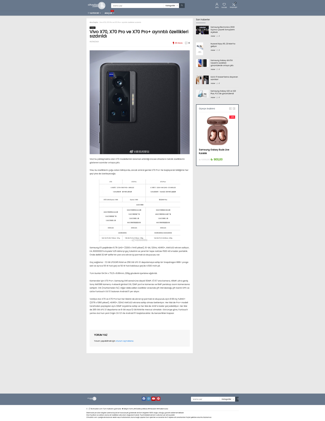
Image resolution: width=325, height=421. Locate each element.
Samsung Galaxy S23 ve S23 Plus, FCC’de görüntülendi (223, 92)
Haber (92, 28)
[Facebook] (144, 399)
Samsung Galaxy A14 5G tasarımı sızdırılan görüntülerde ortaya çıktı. (222, 63)
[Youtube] (153, 399)
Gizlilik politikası (142, 409)
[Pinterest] (158, 399)
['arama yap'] (182, 5)
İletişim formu (129, 409)
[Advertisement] (216, 213)
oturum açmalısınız (124, 341)
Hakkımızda (163, 409)
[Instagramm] (149, 399)
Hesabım (153, 409)
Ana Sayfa (94, 22)
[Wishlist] (224, 5)
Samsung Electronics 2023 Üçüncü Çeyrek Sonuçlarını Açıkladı (223, 29)
